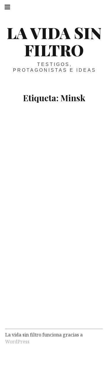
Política (42, 314)
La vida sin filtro (54, 41)
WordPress (17, 341)
